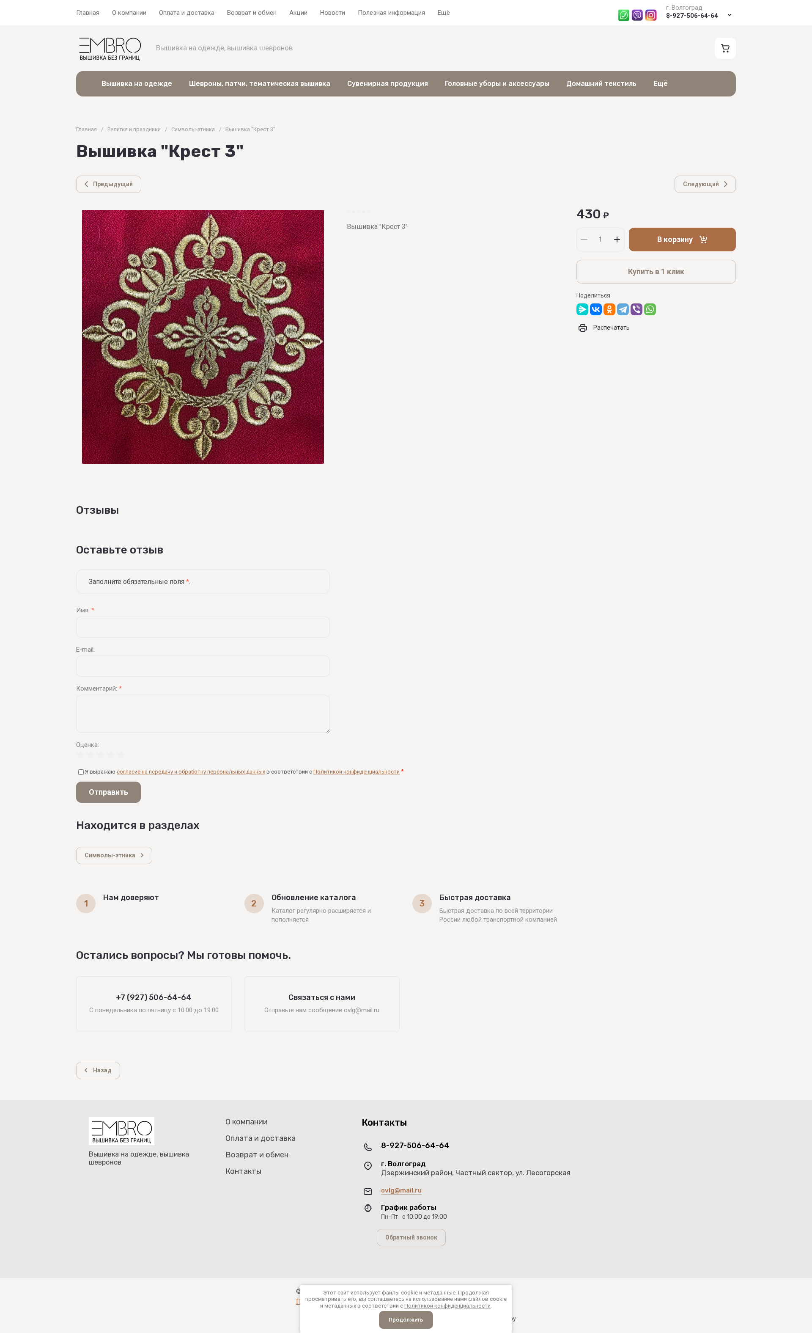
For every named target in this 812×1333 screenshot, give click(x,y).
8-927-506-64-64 (692, 15)
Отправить (108, 792)
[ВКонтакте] (596, 309)
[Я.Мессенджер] (582, 309)
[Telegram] (623, 309)
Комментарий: (99, 688)
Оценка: (87, 745)
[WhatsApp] (650, 309)
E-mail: (85, 649)
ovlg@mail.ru (401, 1190)
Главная (86, 129)
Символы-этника (193, 129)
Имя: (85, 610)
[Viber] (636, 309)
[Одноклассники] (609, 309)
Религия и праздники (134, 129)
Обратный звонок (411, 1237)
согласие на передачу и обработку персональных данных (191, 771)
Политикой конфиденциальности (356, 771)
